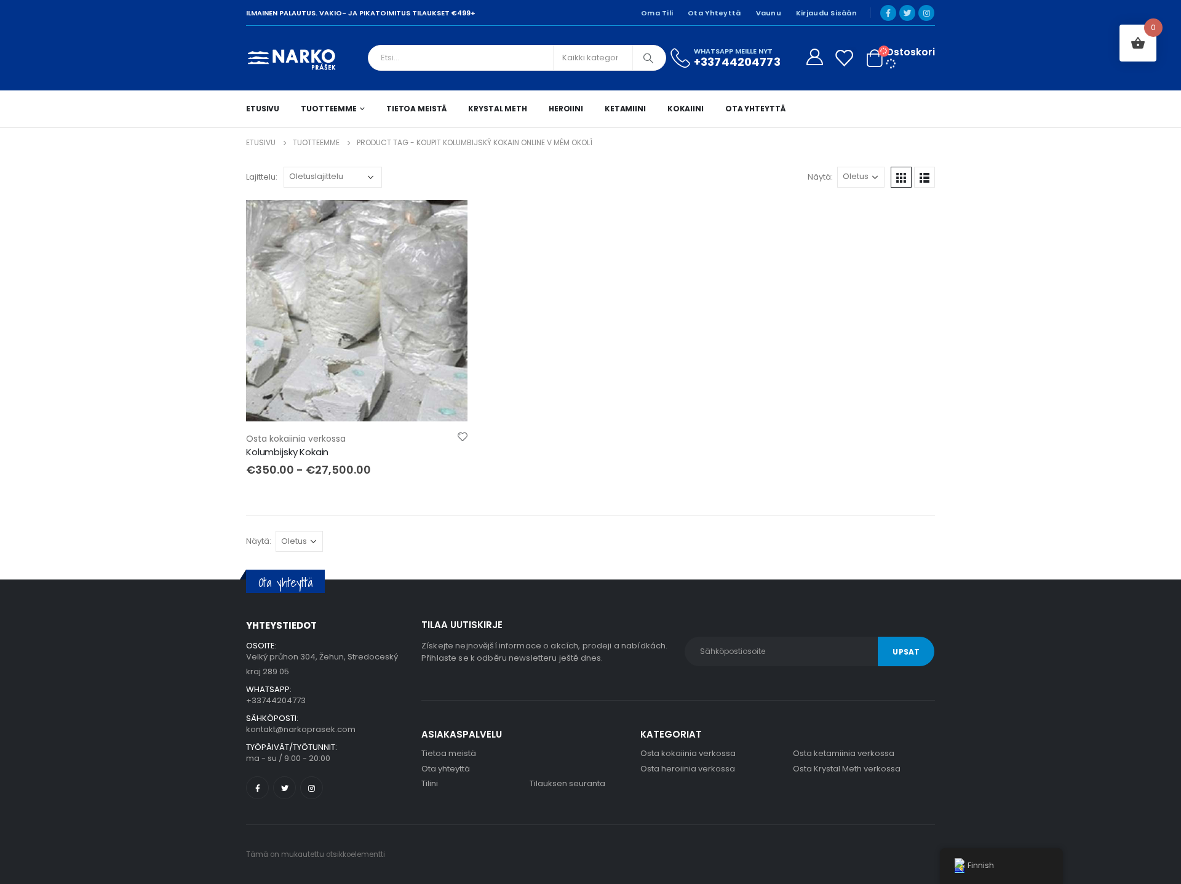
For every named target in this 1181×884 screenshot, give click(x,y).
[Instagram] (926, 13)
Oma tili (657, 13)
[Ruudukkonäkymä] (901, 177)
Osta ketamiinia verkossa (843, 753)
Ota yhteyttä (714, 13)
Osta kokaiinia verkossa (296, 438)
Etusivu (262, 108)
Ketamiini (625, 108)
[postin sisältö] (356, 310)
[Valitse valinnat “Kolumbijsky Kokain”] (447, 220)
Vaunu (768, 13)
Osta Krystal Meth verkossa (847, 768)
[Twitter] (907, 13)
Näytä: (820, 177)
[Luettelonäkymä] (924, 177)
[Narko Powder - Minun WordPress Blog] (292, 58)
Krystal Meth (497, 108)
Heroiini (566, 108)
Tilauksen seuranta (567, 783)
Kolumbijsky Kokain (287, 451)
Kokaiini (685, 108)
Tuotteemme (329, 108)
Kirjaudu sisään (826, 13)
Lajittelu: (261, 177)
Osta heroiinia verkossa (687, 768)
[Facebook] (888, 13)
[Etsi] (648, 58)
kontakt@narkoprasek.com (301, 729)
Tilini (429, 783)
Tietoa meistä (416, 108)
